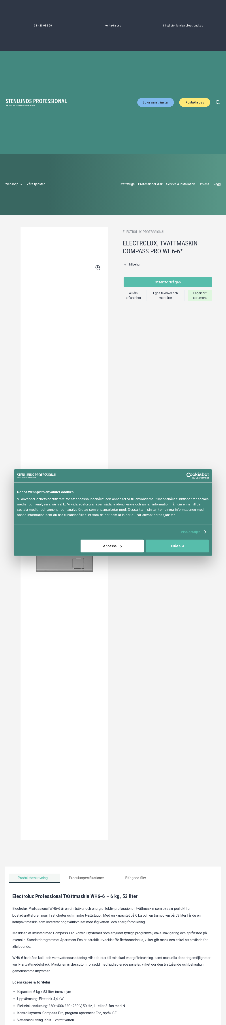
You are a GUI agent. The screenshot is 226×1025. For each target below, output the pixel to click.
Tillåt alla (177, 546)
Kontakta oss (194, 102)
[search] (218, 102)
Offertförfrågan (168, 282)
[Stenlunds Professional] (36, 102)
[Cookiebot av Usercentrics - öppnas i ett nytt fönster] (189, 476)
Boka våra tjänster (156, 102)
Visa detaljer (190, 532)
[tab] (34, 878)
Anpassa (110, 546)
